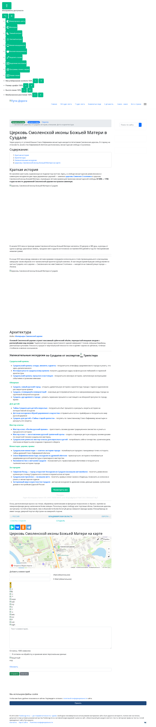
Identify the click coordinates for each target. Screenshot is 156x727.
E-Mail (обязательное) (62, 579)
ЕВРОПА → (106, 516)
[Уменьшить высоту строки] (24, 90)
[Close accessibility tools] (12, 16)
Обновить (14, 667)
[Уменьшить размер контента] (35, 81)
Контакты (13, 722)
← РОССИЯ (14, 516)
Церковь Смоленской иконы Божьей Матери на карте (37, 163)
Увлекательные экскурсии (26, 160)
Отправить (14, 674)
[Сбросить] (5, 16)
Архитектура (20, 158)
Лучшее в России (18, 122)
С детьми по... (109, 104)
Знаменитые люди (94, 104)
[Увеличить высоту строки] (30, 90)
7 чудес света (80, 104)
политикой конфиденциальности (75, 698)
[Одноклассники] (23, 527)
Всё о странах (136, 104)
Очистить (24, 674)
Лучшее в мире (33, 122)
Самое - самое (122, 104)
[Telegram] (28, 527)
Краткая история (22, 155)
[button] (60, 149)
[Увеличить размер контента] (41, 81)
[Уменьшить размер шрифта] (25, 85)
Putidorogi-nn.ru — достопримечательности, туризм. (38, 716)
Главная (54, 104)
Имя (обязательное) (61, 575)
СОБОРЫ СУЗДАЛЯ (18, 521)
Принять (78, 703)
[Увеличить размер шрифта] (31, 85)
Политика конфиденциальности (41, 722)
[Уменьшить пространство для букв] (35, 95)
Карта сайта (23, 722)
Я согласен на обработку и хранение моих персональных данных (39, 654)
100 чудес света (66, 104)
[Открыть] (6, 5)
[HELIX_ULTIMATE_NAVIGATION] (145, 104)
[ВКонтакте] (17, 527)
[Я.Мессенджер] (12, 527)
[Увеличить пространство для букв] (40, 95)
